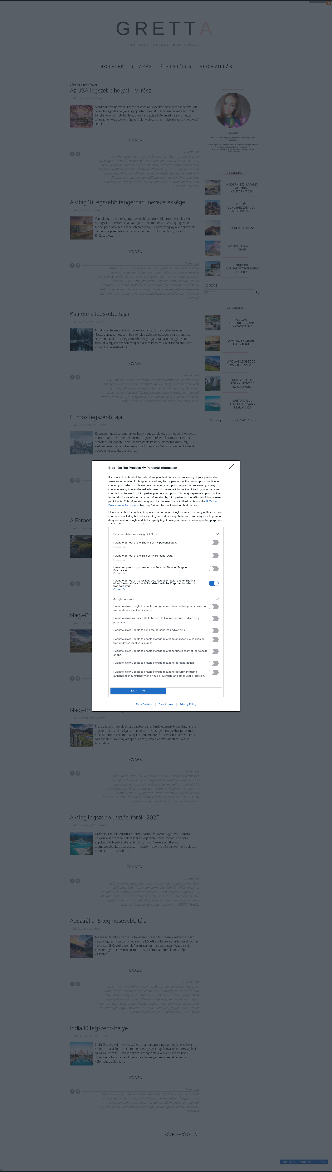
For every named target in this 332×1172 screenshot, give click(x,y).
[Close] (232, 468)
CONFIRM (138, 691)
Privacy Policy (187, 704)
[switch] (214, 542)
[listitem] (166, 534)
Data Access (166, 704)
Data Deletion (144, 704)
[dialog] (166, 586)
